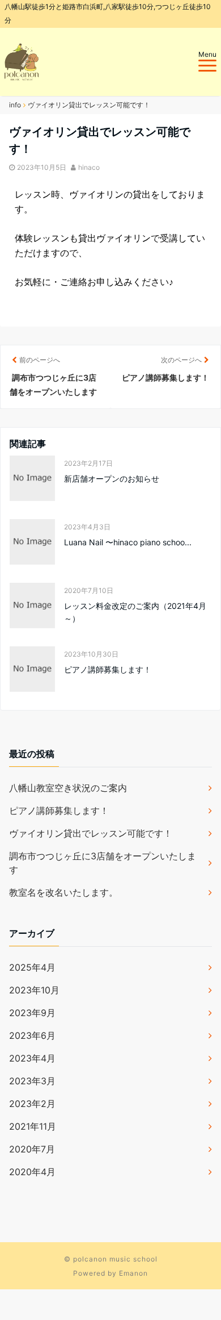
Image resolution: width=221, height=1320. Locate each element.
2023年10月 (34, 990)
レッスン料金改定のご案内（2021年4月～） (135, 612)
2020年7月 (32, 1149)
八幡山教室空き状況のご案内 (68, 787)
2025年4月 (32, 967)
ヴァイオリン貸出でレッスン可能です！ (90, 833)
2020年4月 (32, 1171)
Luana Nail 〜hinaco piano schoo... (128, 542)
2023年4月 (32, 1058)
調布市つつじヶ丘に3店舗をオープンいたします (102, 862)
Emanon (133, 1273)
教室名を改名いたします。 (63, 892)
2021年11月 (32, 1126)
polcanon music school (115, 1259)
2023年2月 (32, 1103)
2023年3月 (32, 1081)
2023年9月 (32, 1012)
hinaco (89, 167)
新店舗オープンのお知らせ (111, 478)
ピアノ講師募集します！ (107, 669)
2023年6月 (32, 1035)
